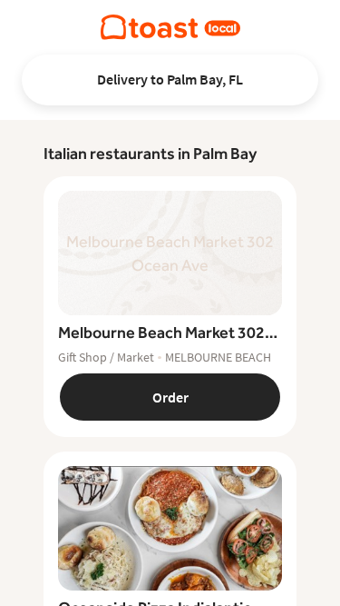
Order (170, 397)
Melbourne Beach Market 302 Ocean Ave (161, 333)
